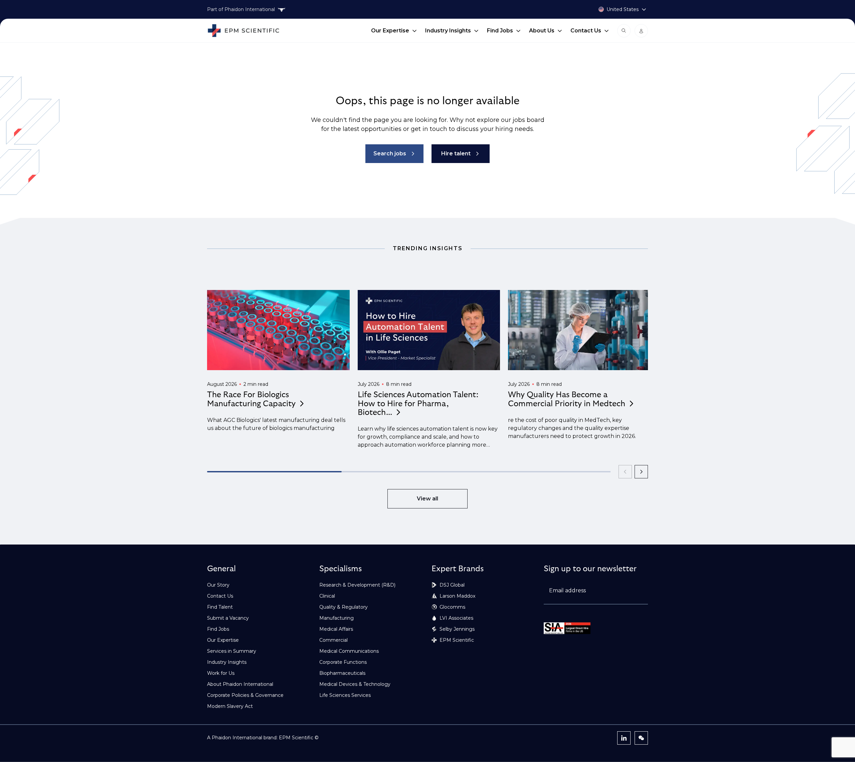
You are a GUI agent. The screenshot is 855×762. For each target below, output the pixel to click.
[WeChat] (641, 738)
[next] (641, 471)
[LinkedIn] (624, 738)
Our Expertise (390, 30)
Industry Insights (448, 30)
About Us (541, 30)
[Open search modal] (624, 30)
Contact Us (585, 30)
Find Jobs (500, 30)
